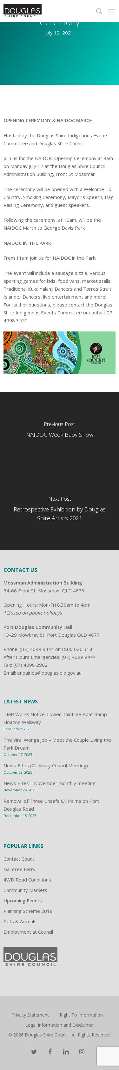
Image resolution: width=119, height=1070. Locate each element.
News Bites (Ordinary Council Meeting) (45, 765)
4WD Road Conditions (27, 879)
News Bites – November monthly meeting (49, 783)
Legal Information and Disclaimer (59, 1025)
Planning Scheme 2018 (28, 911)
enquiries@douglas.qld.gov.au (49, 673)
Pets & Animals (19, 921)
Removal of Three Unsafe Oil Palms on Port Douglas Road (51, 805)
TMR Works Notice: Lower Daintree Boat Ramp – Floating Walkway (57, 718)
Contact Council (19, 859)
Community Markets (25, 890)
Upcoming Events (22, 900)
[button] (111, 11)
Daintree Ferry (19, 869)
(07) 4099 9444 (37, 649)
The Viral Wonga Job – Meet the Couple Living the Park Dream (57, 744)
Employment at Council (28, 932)
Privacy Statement (30, 1015)
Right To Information (81, 1015)
